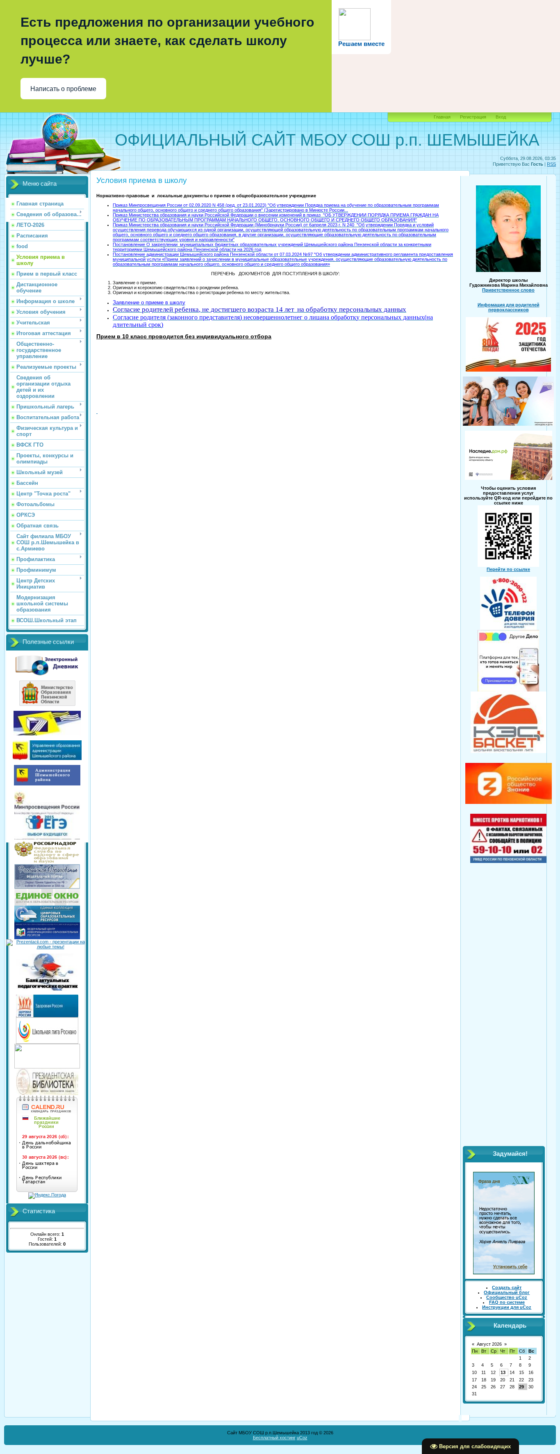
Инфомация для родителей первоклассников (509, 307)
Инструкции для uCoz (506, 1307)
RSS (551, 164)
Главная (442, 116)
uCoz (302, 1437)
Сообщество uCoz (506, 1297)
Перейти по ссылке (508, 569)
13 (503, 1372)
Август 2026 (489, 1344)
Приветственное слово (508, 290)
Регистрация (473, 116)
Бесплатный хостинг (274, 1437)
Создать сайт (506, 1287)
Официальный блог (507, 1292)
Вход (501, 116)
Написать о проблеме (63, 88)
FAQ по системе (507, 1302)
